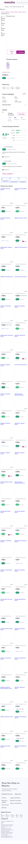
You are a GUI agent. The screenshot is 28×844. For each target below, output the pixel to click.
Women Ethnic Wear (16, 12)
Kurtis (24, 12)
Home (2, 12)
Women (7, 12)
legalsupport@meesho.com (6, 835)
